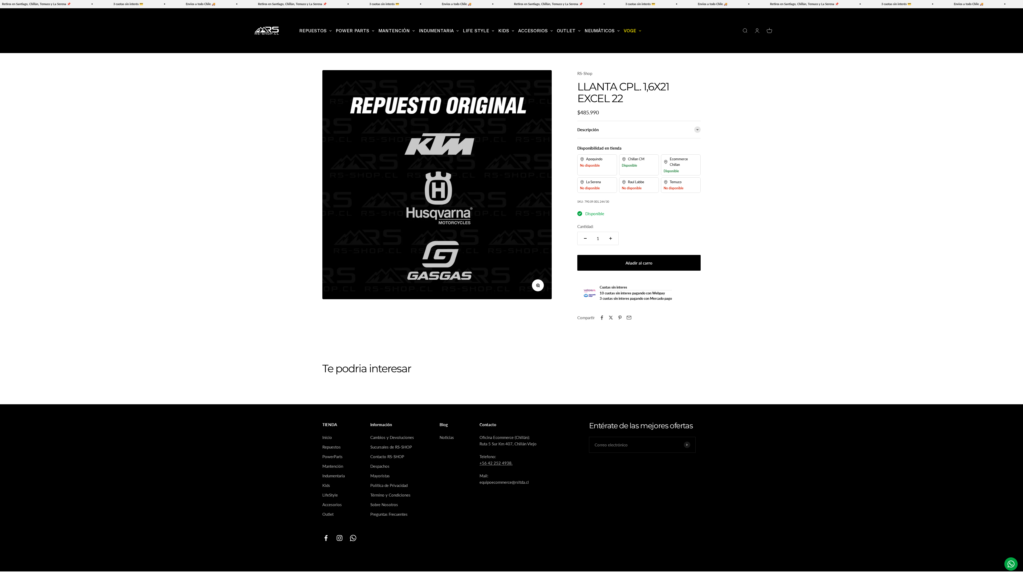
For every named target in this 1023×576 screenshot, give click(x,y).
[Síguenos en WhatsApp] (353, 538)
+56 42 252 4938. (496, 463)
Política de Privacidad (389, 485)
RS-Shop (584, 73)
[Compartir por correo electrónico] (629, 317)
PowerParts (332, 456)
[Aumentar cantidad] (610, 238)
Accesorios (332, 504)
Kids (326, 485)
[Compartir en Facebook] (601, 317)
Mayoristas (380, 475)
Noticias (447, 437)
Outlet (328, 514)
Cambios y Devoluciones (392, 437)
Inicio (327, 437)
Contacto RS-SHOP (387, 456)
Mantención (332, 466)
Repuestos (331, 447)
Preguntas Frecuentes (389, 514)
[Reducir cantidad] (585, 238)
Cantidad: (585, 226)
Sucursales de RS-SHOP (391, 447)
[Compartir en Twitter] (610, 317)
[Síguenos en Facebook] (326, 538)
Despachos (379, 466)
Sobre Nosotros (384, 504)
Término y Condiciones (390, 495)
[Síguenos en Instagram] (339, 538)
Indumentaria (333, 475)
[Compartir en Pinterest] (619, 317)
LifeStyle (330, 495)
